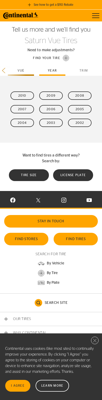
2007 (22, 109)
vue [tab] (21, 70)
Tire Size (29, 175)
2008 (79, 95)
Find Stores (26, 239)
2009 (51, 95)
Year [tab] (52, 70)
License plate (73, 175)
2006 (51, 109)
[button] (51, 58)
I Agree (18, 385)
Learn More (52, 385)
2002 (80, 122)
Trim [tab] (84, 70)
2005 (80, 109)
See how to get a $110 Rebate (53, 4)
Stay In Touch (51, 221)
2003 (51, 122)
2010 (22, 95)
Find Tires (76, 239)
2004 (22, 122)
